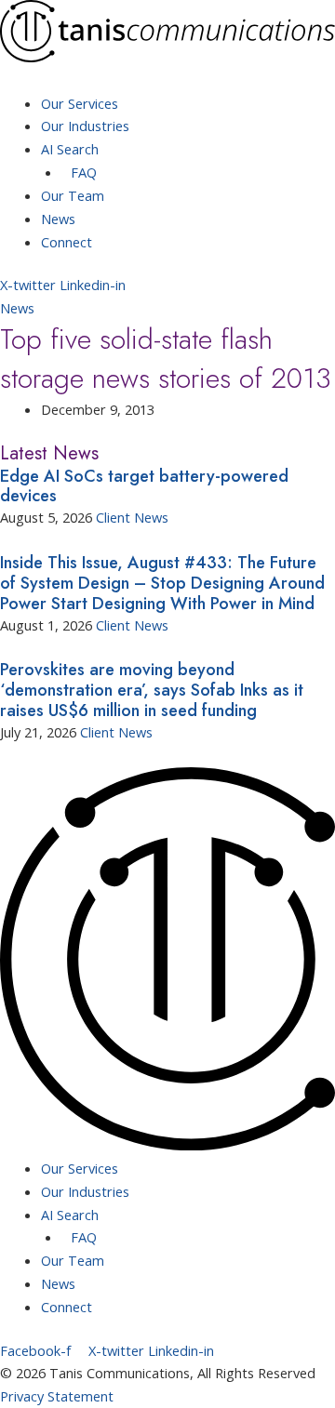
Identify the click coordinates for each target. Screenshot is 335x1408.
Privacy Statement (57, 1396)
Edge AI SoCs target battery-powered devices (144, 486)
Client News (132, 517)
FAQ (84, 172)
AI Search (70, 148)
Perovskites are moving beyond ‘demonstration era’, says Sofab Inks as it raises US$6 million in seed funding (151, 690)
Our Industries (85, 125)
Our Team (72, 195)
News (58, 218)
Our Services (79, 103)
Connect (66, 241)
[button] (167, 80)
